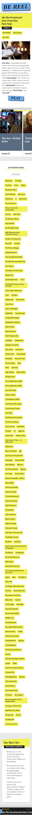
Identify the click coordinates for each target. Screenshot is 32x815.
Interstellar (9, 435)
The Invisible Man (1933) (13, 386)
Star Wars (8, 413)
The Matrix (9, 552)
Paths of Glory (10, 395)
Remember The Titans (12, 595)
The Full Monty (10, 194)
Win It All (8, 581)
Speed (7, 577)
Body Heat (9, 600)
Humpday (8, 358)
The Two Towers (10, 203)
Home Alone (20, 299)
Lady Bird (17, 541)
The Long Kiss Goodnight (13, 257)
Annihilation (9, 510)
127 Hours (8, 695)
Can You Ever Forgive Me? (14, 455)
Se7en (16, 185)
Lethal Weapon (10, 645)
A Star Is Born (19, 473)
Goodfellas (20, 426)
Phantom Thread (11, 528)
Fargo (15, 663)
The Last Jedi (9, 426)
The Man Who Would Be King (15, 261)
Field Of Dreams (10, 505)
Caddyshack (19, 340)
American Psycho (11, 501)
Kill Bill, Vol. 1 (9, 618)
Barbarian (8, 181)
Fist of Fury (9, 304)
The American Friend (12, 408)
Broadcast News (11, 190)
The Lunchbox (10, 363)
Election (21, 640)
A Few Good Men (11, 681)
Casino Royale (20, 313)
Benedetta (9, 199)
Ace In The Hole (10, 390)
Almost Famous (10, 331)
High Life (21, 431)
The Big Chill (9, 719)
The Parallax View (11, 279)
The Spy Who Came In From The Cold (14, 285)
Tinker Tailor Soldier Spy (13, 290)
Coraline (17, 243)
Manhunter (9, 275)
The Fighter (22, 577)
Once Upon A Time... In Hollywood (13, 441)
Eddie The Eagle (10, 523)
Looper (7, 663)
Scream (8, 214)
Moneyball (8, 460)
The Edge (18, 181)
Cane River (19, 349)
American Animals (11, 487)
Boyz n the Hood (11, 451)
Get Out (8, 591)
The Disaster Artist (11, 537)
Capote (17, 600)
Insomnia (15, 367)
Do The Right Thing (11, 228)
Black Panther (10, 519)
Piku (19, 363)
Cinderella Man (10, 640)
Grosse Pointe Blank (12, 613)
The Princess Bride (11, 469)
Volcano (22, 677)
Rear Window (10, 464)
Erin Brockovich (10, 622)
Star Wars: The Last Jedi (13, 532)
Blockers (20, 464)
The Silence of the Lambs (13, 270)
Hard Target (17, 33)
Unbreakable (19, 460)
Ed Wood (8, 541)
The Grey (8, 185)
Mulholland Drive (11, 252)
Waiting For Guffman (12, 322)
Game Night (9, 483)
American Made (10, 492)
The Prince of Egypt (12, 248)
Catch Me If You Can (12, 566)
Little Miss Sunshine (12, 636)
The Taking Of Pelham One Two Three (14, 571)
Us (15, 431)
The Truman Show (11, 690)
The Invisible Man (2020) (13, 381)
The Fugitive (19, 695)
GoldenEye (9, 313)
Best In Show (9, 327)
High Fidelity (9, 372)
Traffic (20, 631)
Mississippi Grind (11, 677)
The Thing (8, 473)
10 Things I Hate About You (14, 586)
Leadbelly (8, 340)
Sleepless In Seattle (12, 345)
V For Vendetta (10, 514)
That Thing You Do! (11, 336)
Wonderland (21, 354)
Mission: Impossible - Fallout (14, 478)
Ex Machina (9, 715)
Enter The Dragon (11, 309)
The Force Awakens (12, 422)
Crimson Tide (9, 672)
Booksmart (9, 446)
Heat (7, 367)
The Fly (18, 715)
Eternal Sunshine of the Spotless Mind (13, 700)
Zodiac (23, 185)
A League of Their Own (13, 706)
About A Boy (21, 372)
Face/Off (6, 37)
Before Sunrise (10, 631)
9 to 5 (22, 279)
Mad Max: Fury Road (12, 710)
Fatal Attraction (19, 591)
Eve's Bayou (9, 266)
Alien (14, 577)
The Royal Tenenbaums (13, 649)
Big (20, 451)
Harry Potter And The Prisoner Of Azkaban (15, 547)
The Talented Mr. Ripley (13, 404)
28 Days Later (10, 376)
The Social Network (12, 496)
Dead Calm (23, 199)
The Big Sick (20, 552)
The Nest (14, 295)
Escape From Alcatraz (12, 239)
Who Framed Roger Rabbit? (14, 658)
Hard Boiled (7, 33)
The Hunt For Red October (14, 668)
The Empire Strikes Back (13, 417)
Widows (23, 469)
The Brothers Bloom (12, 219)
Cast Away (9, 349)
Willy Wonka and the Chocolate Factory (12, 233)
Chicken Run (9, 354)
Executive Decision (11, 609)
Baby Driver (9, 561)
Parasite (8, 431)
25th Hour (16, 214)
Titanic (7, 654)
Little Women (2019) (12, 399)
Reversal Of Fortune (12, 557)
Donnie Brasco (10, 686)
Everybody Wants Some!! (14, 627)
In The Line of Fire (11, 724)
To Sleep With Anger (12, 318)
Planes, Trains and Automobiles (11, 209)
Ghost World (9, 223)
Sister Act (21, 194)
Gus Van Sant (14, 770)
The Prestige (9, 604)
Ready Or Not (20, 435)
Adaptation (9, 299)
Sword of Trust (20, 358)
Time (7, 295)
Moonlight (20, 604)
